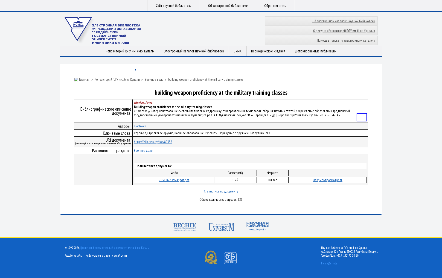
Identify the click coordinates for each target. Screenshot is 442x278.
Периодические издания (268, 51)
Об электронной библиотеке (228, 5)
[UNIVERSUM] (221, 227)
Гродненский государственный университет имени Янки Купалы (114, 248)
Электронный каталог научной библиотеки (194, 51)
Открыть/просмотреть (327, 180)
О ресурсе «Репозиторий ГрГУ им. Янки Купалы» (344, 31)
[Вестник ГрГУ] (184, 227)
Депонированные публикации (315, 51)
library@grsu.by (329, 263)
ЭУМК (237, 51)
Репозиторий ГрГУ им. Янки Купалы (130, 51)
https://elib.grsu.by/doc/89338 (153, 142)
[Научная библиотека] (258, 227)
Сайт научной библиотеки (174, 5)
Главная (84, 79)
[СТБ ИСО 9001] (233, 263)
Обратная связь (275, 5)
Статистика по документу (221, 191)
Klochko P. (140, 126)
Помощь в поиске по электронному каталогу (346, 40)
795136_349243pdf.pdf (174, 180)
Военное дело (154, 79)
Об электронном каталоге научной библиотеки (343, 21)
